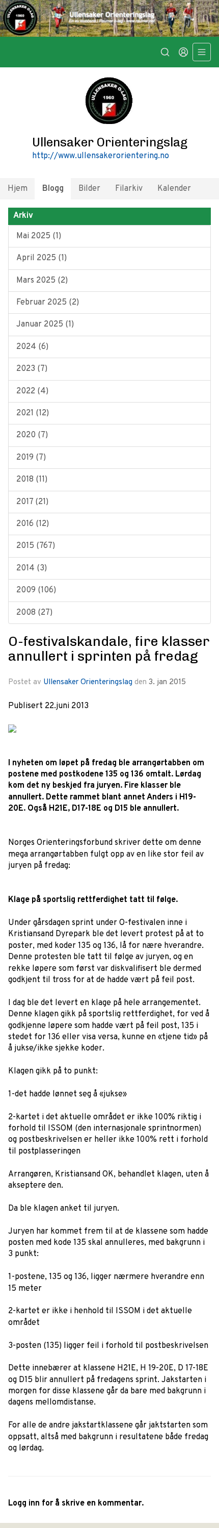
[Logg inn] (183, 52)
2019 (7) (31, 458)
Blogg (53, 189)
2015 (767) (35, 546)
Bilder (89, 189)
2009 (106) (36, 590)
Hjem (18, 189)
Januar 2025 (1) (45, 324)
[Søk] (165, 52)
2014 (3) (31, 568)
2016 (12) (32, 524)
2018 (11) (31, 479)
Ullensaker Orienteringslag (87, 682)
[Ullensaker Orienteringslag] (109, 18)
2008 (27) (34, 613)
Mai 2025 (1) (38, 236)
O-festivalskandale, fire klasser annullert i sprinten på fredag (109, 648)
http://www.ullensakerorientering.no (100, 156)
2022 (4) (32, 391)
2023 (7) (31, 369)
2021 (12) (32, 413)
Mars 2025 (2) (42, 280)
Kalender (174, 189)
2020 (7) (32, 435)
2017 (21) (32, 502)
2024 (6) (32, 347)
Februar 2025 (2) (47, 302)
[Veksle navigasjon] (202, 52)
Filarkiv (129, 189)
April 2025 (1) (41, 258)
